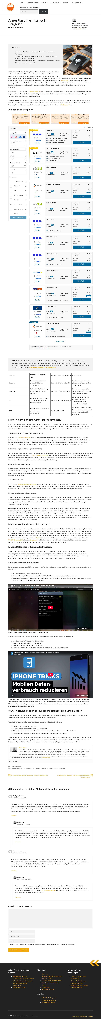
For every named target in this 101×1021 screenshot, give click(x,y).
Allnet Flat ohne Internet (17, 768)
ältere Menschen (24, 438)
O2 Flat (65, 2)
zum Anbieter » (24, 123)
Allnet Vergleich (32, 2)
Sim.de (38, 538)
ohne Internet (61, 768)
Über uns (45, 974)
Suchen (43, 11)
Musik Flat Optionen (48, 1002)
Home (21, 2)
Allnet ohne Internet (40, 768)
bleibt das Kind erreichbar (40, 455)
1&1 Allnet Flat (76, 2)
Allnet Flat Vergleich (16, 766)
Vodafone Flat (54, 2)
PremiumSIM (18, 540)
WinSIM (10, 540)
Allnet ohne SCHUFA (19, 988)
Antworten (13, 815)
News (43, 985)
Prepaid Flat (64, 81)
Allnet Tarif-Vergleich (49, 998)
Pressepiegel (46, 987)
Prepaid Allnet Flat (22, 115)
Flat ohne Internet (51, 768)
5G (21, 118)
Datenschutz (83, 1016)
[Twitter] (9, 761)
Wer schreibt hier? (46, 757)
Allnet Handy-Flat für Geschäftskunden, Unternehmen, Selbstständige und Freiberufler (23, 979)
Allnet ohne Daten (29, 768)
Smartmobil (33, 540)
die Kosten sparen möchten (27, 484)
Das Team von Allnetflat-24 (50, 983)
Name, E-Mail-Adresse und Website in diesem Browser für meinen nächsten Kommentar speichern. (42, 945)
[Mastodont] (14, 761)
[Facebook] (12, 761)
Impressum (75, 1016)
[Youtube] (16, 761)
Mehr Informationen (81, 29)
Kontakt (90, 1016)
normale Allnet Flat (35, 92)
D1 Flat (44, 2)
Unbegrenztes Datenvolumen (29, 7)
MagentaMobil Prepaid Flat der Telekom (42, 368)
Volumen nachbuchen (49, 1000)
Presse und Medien (48, 990)
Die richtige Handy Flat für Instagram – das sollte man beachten (29, 775)
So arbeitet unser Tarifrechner (51, 981)
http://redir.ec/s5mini (49, 890)
